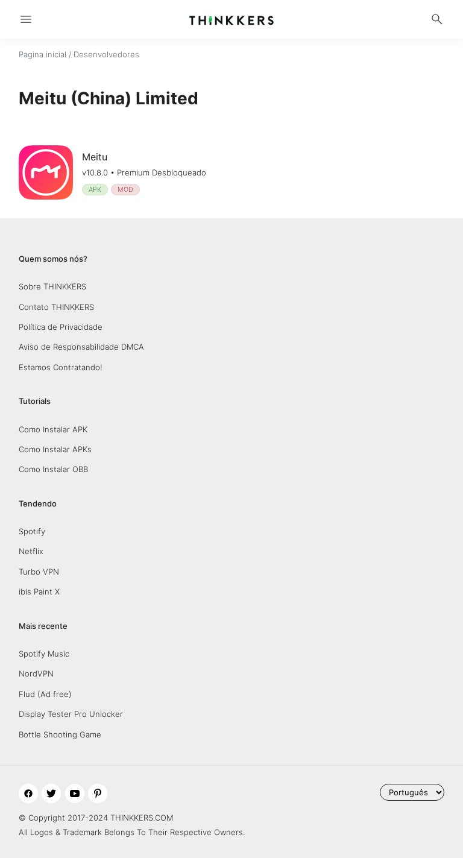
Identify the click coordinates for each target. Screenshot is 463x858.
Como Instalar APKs (55, 449)
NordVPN (36, 673)
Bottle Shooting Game (60, 734)
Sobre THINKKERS (52, 286)
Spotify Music (44, 653)
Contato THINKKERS (56, 307)
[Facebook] (28, 793)
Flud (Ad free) (45, 694)
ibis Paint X (39, 591)
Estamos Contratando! (60, 367)
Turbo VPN (39, 571)
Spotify (32, 531)
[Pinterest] (97, 793)
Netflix (31, 551)
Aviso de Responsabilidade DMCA (81, 347)
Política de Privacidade (60, 327)
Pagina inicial (42, 54)
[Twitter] (51, 793)
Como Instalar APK (53, 429)
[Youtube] (74, 793)
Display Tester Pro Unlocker (71, 714)
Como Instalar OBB (53, 469)
